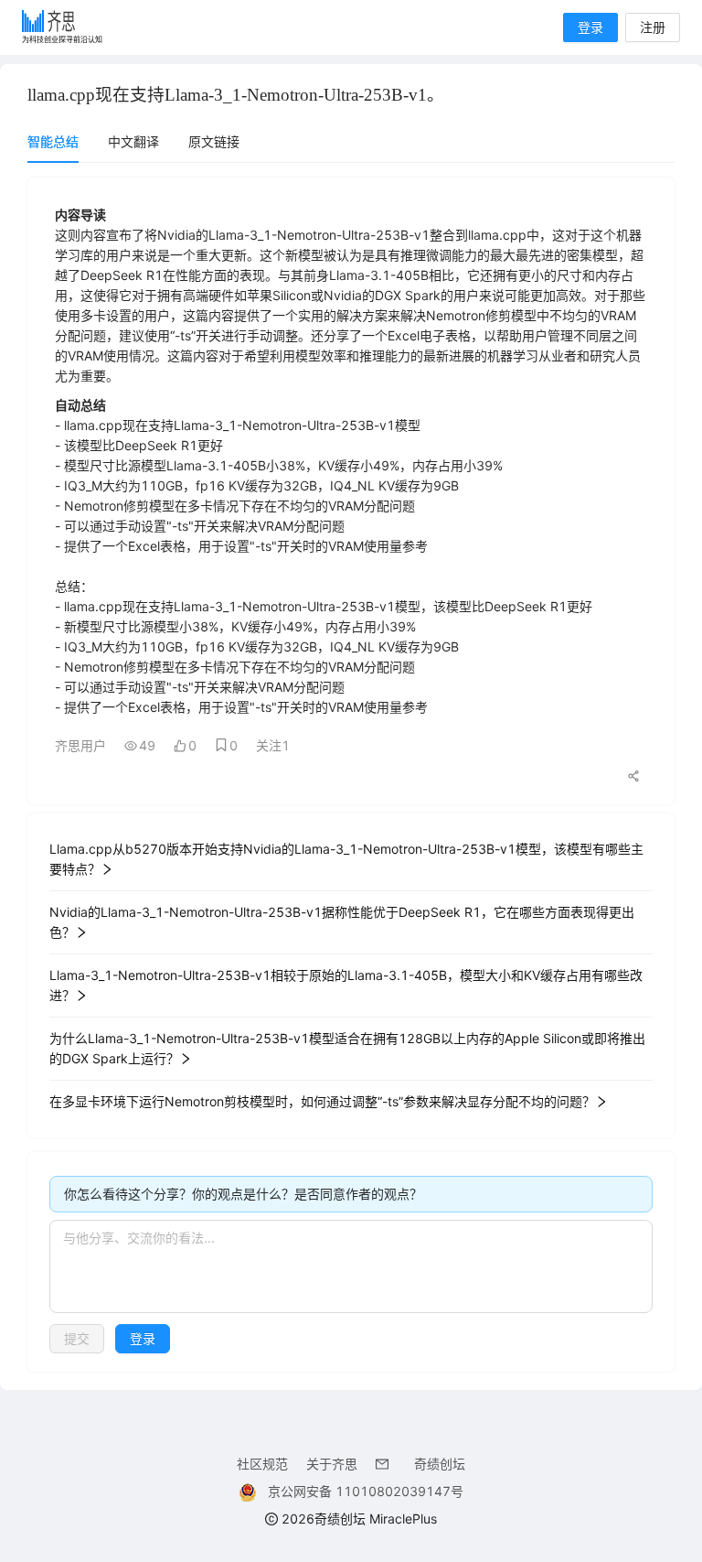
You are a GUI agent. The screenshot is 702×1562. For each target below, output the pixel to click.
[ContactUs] (386, 1463)
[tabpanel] (351, 775)
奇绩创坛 (439, 1463)
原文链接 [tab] (213, 141)
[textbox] (351, 1266)
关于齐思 (331, 1463)
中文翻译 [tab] (133, 141)
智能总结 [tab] (53, 141)
